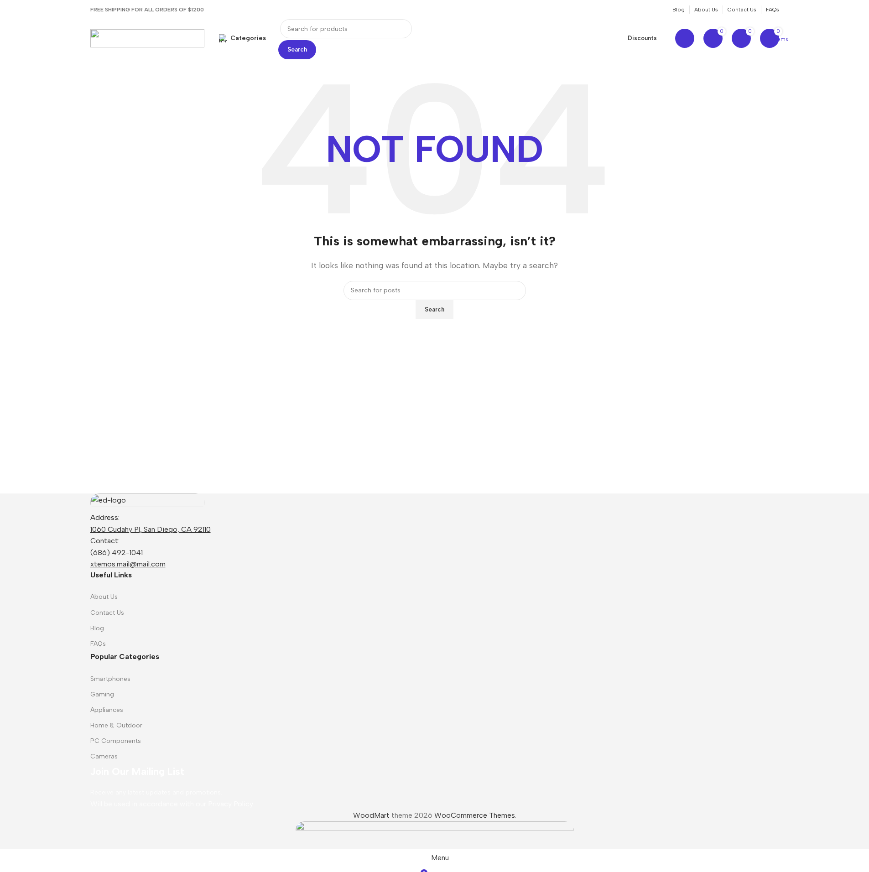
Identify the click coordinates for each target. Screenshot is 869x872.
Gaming (102, 694)
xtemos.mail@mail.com (128, 564)
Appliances (106, 710)
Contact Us (107, 613)
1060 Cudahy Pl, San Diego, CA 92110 (150, 529)
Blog (97, 628)
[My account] (685, 38)
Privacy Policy (230, 803)
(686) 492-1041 (116, 552)
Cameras (104, 756)
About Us (104, 597)
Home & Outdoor (116, 725)
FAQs (98, 644)
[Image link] (147, 502)
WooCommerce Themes (474, 815)
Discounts (642, 38)
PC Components (115, 741)
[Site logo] (147, 37)
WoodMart (371, 815)
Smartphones (110, 679)
